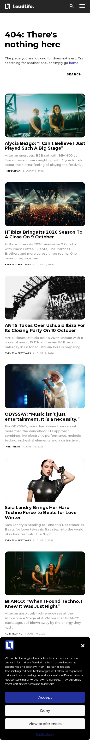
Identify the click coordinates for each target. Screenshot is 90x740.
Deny (45, 710)
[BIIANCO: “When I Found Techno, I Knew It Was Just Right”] (45, 573)
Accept (45, 697)
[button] (82, 645)
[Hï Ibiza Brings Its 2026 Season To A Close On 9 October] (45, 204)
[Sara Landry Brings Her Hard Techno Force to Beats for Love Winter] (45, 480)
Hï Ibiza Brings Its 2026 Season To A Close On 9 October (43, 235)
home (73, 63)
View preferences (45, 723)
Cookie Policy (45, 734)
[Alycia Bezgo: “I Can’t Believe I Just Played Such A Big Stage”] (45, 115)
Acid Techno (14, 633)
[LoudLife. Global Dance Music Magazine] (20, 6)
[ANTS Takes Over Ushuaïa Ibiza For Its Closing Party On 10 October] (45, 298)
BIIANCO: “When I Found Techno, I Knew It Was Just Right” (43, 604)
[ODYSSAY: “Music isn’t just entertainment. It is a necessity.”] (45, 386)
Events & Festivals (18, 264)
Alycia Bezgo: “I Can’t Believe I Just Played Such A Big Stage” (45, 146)
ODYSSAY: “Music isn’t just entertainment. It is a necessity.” (42, 417)
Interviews (13, 171)
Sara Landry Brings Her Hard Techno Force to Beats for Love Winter (41, 512)
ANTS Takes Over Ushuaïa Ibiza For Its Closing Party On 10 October (45, 328)
